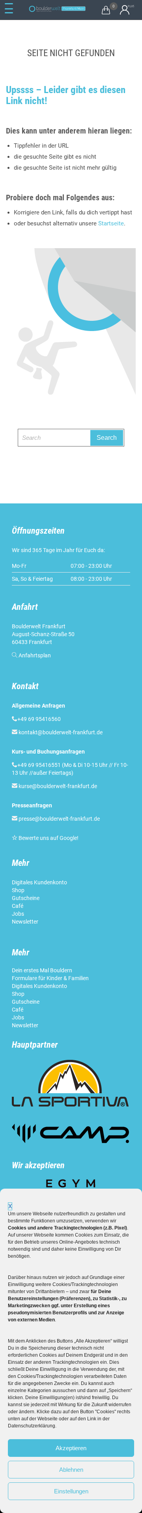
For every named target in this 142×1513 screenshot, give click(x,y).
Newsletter (25, 921)
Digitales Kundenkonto (40, 882)
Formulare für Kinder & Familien (50, 978)
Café (17, 906)
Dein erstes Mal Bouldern (42, 970)
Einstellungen (71, 1491)
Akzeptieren (71, 1448)
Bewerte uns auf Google (48, 838)
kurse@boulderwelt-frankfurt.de (58, 786)
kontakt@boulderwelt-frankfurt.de (61, 732)
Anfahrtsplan (35, 655)
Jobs (18, 914)
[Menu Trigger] (9, 9)
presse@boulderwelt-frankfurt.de (59, 819)
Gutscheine (25, 898)
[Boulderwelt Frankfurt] (57, 9)
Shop (18, 890)
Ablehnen (71, 1469)
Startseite (111, 223)
